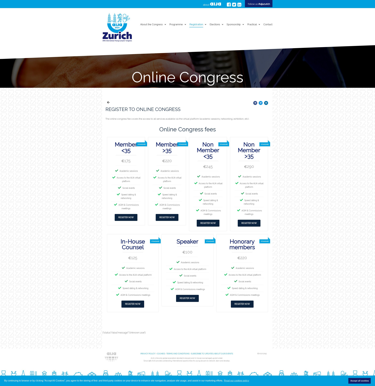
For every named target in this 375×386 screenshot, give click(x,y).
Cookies (161, 354)
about (206, 4)
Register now (126, 217)
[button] (255, 103)
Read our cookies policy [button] (236, 380)
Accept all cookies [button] (359, 381)
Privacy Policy (147, 354)
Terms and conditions (177, 354)
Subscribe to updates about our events (212, 354)
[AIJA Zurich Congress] (117, 24)
